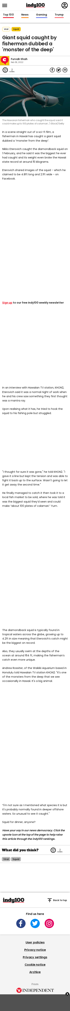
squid (16, 29)
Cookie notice (35, 965)
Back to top (60, 900)
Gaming (41, 14)
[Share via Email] (65, 70)
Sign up (7, 302)
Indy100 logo (35, 5)
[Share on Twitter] (58, 70)
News (25, 14)
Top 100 (8, 14)
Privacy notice (35, 950)
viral (6, 859)
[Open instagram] (49, 923)
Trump (59, 14)
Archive (35, 972)
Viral (6, 29)
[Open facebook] (21, 923)
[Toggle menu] (6, 5)
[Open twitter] (35, 923)
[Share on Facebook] (52, 70)
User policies (35, 942)
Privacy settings (35, 957)
